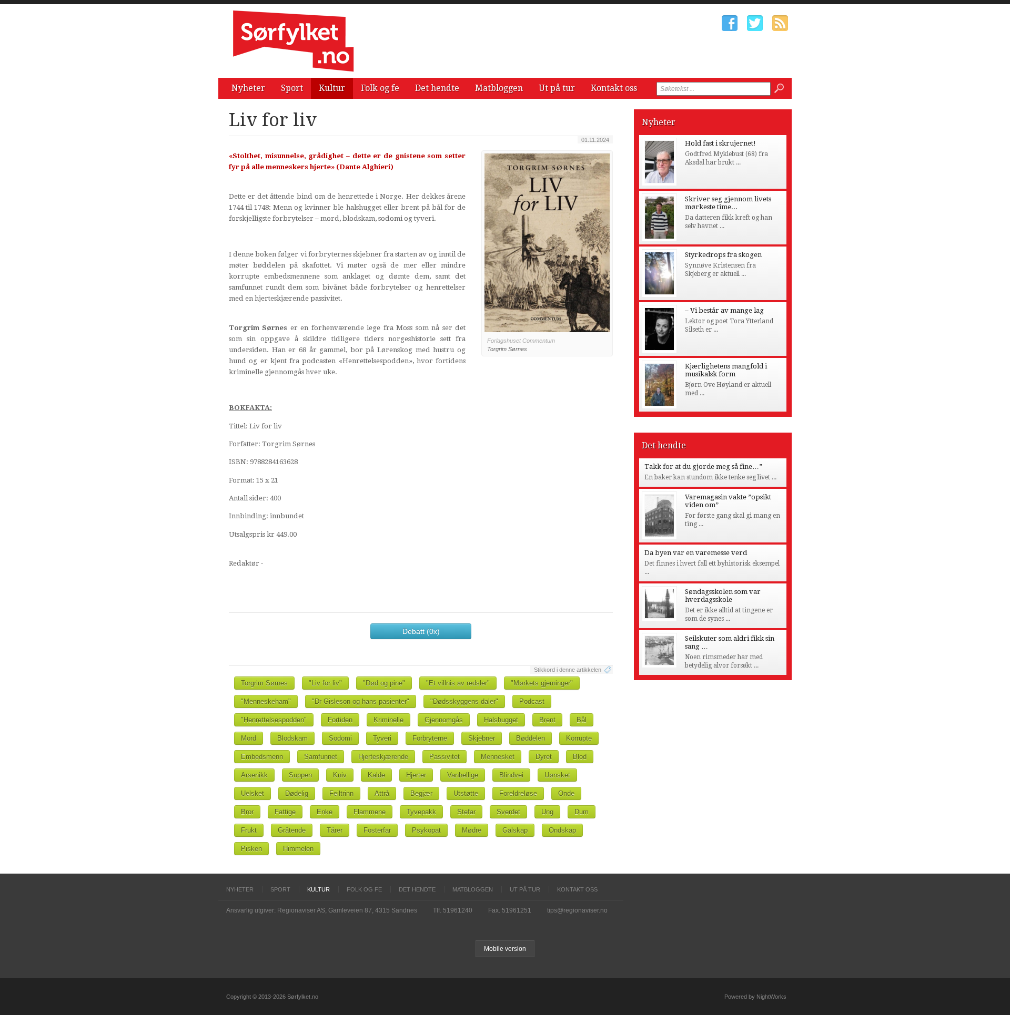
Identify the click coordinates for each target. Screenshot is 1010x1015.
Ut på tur (557, 88)
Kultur (332, 88)
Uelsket (252, 793)
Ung (547, 812)
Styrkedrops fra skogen (723, 255)
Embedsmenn (262, 757)
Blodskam (292, 738)
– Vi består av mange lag (724, 310)
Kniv (340, 775)
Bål (582, 720)
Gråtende (292, 830)
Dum (581, 812)
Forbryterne (429, 738)
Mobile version (505, 948)
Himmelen (298, 849)
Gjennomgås (444, 720)
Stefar (466, 812)
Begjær (421, 793)
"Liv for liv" (325, 683)
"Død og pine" (384, 683)
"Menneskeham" (266, 701)
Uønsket (557, 775)
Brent (547, 720)
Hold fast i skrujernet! (720, 143)
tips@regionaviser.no (577, 910)
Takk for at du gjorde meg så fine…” (703, 466)
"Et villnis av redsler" (458, 683)
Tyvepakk (421, 812)
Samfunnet (320, 757)
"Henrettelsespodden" (274, 720)
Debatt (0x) (421, 631)
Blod (580, 757)
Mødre (471, 830)
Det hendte (437, 88)
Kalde (376, 775)
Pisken (251, 849)
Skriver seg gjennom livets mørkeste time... (728, 203)
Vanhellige (462, 775)
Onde (566, 793)
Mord (248, 738)
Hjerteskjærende (383, 757)
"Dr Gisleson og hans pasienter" (360, 701)
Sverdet (508, 812)
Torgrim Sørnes (264, 683)
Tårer (334, 830)
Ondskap (562, 830)
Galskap (515, 830)
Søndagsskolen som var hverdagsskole (723, 595)
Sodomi (340, 738)
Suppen (300, 775)
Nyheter (248, 88)
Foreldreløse (518, 793)
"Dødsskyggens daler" (464, 701)
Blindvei (511, 775)
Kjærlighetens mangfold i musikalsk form (726, 370)
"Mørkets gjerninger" (542, 683)
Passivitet (444, 757)
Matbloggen (499, 88)
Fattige (285, 812)
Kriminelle (388, 720)
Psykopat (426, 830)
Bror (247, 812)
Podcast (531, 701)
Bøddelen (530, 738)
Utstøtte (465, 793)
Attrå (382, 793)
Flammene (370, 812)
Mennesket (497, 757)
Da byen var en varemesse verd (695, 553)
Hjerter (416, 775)
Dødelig (296, 793)
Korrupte (579, 738)
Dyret (544, 757)
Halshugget (501, 720)
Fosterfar (377, 830)
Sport (292, 88)
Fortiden (340, 720)
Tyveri (382, 738)
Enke (324, 812)
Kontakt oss (614, 88)
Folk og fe (380, 88)
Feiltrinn (341, 793)
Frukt (249, 830)
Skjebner (481, 738)
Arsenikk (254, 775)
